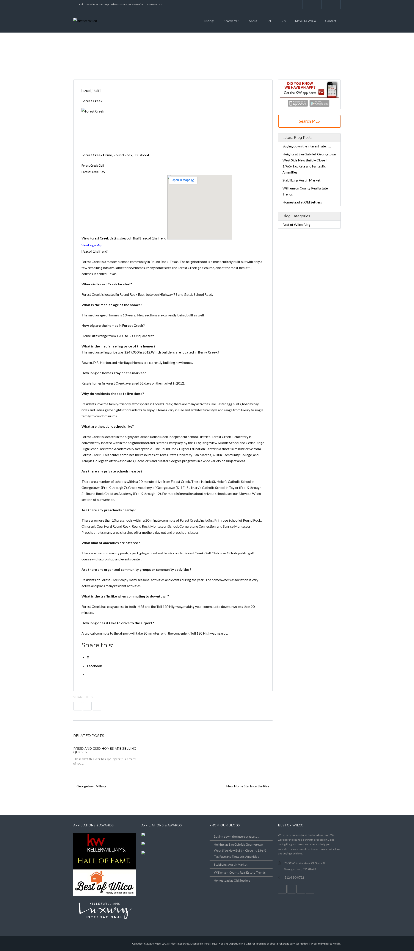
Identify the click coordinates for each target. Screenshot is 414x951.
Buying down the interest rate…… (306, 146)
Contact (330, 21)
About (253, 21)
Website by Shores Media (325, 943)
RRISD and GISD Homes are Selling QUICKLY (104, 750)
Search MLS (232, 21)
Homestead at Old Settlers (302, 202)
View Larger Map (92, 245)
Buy (283, 21)
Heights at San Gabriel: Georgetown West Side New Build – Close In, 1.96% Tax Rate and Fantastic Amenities (240, 850)
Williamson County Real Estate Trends (240, 872)
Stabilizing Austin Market (301, 180)
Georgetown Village (91, 786)
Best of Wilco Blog (296, 224)
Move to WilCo (305, 21)
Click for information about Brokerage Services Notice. (277, 943)
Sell (269, 21)
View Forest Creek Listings (101, 238)
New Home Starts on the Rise (248, 786)
